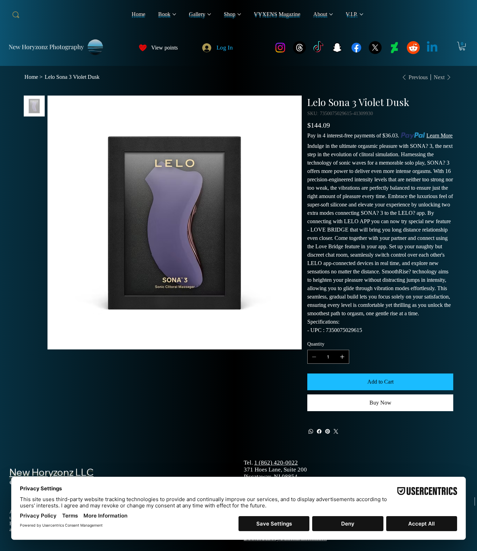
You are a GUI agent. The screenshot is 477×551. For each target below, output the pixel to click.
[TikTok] (318, 47)
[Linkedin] (432, 47)
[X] (375, 47)
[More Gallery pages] (209, 14)
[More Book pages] (174, 14)
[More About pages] (331, 14)
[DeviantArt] (394, 47)
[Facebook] (356, 47)
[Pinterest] (327, 431)
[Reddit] (413, 47)
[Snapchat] (337, 47)
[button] (462, 46)
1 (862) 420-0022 (276, 462)
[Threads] (299, 47)
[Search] (16, 15)
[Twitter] (335, 431)
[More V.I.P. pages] (361, 14)
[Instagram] (280, 47)
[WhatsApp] (310, 431)
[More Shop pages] (239, 14)
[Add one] (342, 357)
